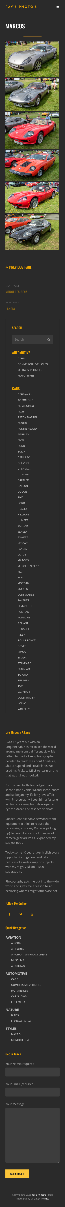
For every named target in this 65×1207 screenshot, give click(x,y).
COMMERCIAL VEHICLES (33, 364)
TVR (20, 686)
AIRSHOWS (18, 966)
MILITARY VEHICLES (30, 369)
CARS (21, 358)
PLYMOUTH (25, 606)
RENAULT (23, 629)
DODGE (22, 491)
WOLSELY (24, 709)
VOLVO (22, 703)
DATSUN (23, 486)
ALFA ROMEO (26, 405)
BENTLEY (23, 434)
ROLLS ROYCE (27, 640)
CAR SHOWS (19, 996)
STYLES (11, 1028)
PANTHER (23, 600)
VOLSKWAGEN (26, 697)
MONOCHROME (20, 1040)
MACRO (16, 1034)
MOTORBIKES (26, 375)
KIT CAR (23, 543)
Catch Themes (41, 1198)
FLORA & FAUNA (21, 1021)
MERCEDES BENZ (28, 566)
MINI (20, 577)
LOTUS (22, 554)
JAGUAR (23, 526)
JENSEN (22, 531)
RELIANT (23, 623)
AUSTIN (22, 423)
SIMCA (22, 651)
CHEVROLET (25, 463)
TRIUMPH (23, 680)
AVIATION (13, 937)
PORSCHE (24, 617)
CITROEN (23, 474)
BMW (21, 440)
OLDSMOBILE (26, 594)
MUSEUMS (17, 960)
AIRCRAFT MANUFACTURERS (29, 954)
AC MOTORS (25, 400)
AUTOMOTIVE (21, 352)
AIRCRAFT (17, 943)
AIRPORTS (17, 948)
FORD (21, 503)
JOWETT (23, 537)
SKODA (22, 657)
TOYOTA (23, 674)
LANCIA (22, 548)
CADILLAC (24, 457)
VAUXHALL (24, 691)
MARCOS (23, 560)
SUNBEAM (24, 669)
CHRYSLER (24, 468)
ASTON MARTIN (27, 417)
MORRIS (23, 588)
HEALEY (22, 508)
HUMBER (23, 520)
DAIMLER (23, 480)
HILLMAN (23, 514)
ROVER (22, 646)
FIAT (20, 497)
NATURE (12, 1009)
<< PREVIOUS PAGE (18, 267)
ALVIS (21, 411)
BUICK (21, 451)
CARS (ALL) (25, 394)
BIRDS (15, 1015)
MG (20, 571)
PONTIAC (23, 611)
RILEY (21, 634)
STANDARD (24, 663)
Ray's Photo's (21, 7)
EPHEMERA (18, 1002)
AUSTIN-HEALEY (28, 428)
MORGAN (23, 583)
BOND (21, 445)
